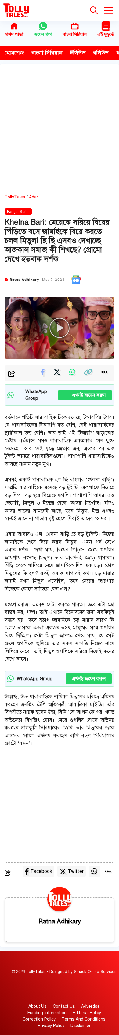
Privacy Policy (51, 1025)
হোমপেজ (14, 52)
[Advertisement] (59, 131)
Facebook (41, 871)
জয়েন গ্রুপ (43, 34)
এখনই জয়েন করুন (85, 395)
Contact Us (64, 1006)
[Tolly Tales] (16, 10)
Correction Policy (39, 1019)
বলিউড (101, 52)
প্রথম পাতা (14, 34)
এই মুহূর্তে (105, 34)
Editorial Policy (87, 1012)
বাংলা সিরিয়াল (75, 34)
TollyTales (15, 197)
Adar (33, 197)
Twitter (76, 871)
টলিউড (77, 52)
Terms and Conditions (84, 1019)
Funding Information (47, 1012)
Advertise (90, 1006)
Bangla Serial (18, 212)
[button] (94, 10)
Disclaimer (80, 1025)
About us (37, 1006)
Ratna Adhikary (24, 279)
